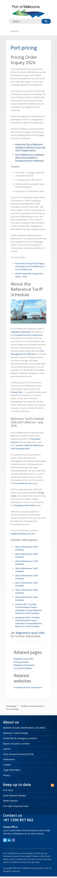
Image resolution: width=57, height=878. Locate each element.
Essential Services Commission (28, 335)
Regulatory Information (25, 505)
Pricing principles (21, 662)
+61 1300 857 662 (18, 819)
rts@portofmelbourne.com (23, 533)
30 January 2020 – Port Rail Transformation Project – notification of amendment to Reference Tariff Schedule (28, 622)
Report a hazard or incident (16, 743)
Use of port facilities (23, 668)
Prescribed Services (23, 483)
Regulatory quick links (30, 633)
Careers (7, 748)
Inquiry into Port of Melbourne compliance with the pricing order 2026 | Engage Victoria (30, 147)
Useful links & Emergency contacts (20, 738)
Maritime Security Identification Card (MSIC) (24, 727)
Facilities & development (32, 706)
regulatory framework (21, 331)
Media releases (10, 800)
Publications (9, 759)
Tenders (7, 764)
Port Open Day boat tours (16, 806)
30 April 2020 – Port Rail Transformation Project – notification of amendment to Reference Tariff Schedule (28, 609)
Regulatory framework (24, 665)
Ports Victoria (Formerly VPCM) (18, 754)
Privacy (6, 775)
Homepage (11, 706)
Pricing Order (17, 392)
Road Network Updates (14, 795)
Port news (8, 790)
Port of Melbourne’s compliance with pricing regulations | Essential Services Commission (29, 157)
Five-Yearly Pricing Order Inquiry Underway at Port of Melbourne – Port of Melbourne (30, 266)
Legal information (12, 769)
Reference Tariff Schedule (15, 733)
